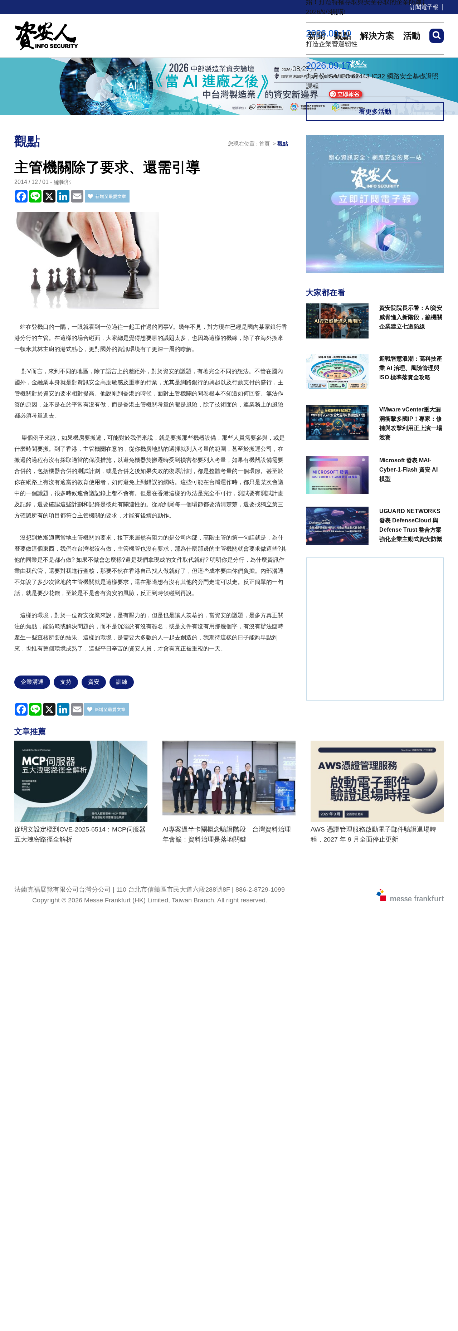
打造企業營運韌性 (331, 44)
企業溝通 (32, 682)
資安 (93, 682)
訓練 (121, 682)
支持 (66, 682)
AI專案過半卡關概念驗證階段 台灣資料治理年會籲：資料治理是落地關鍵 (226, 834)
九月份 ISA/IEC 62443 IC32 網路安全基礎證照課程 (372, 81)
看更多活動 (375, 111)
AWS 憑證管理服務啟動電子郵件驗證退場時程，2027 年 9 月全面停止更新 (373, 834)
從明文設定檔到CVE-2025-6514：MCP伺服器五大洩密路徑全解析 (80, 834)
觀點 (282, 144)
